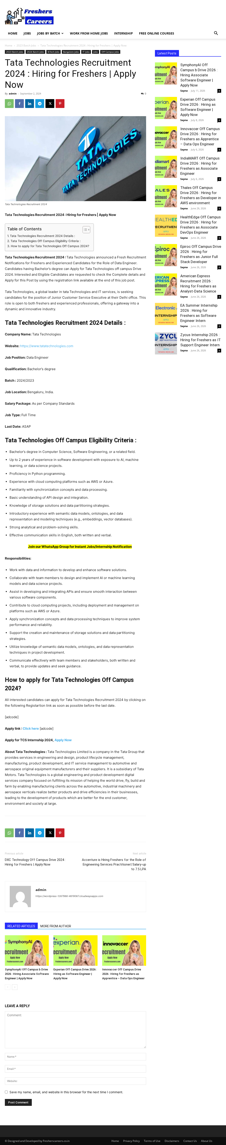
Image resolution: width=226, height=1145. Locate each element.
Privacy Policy (131, 1141)
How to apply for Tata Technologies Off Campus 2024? (50, 246)
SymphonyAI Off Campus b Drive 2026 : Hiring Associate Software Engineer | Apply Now (27, 974)
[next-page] (14, 987)
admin (13, 93)
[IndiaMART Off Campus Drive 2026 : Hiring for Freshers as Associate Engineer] (166, 167)
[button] (216, 34)
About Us (206, 1141)
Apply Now (63, 740)
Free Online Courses (156, 33)
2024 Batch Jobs (35, 51)
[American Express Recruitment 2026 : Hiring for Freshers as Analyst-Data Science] (166, 284)
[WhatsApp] (9, 103)
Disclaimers (172, 1141)
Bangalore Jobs (71, 51)
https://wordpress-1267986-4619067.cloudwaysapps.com (69, 896)
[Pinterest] (60, 103)
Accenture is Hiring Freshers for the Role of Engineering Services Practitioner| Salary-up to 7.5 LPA (114, 864)
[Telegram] (39, 103)
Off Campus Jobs (110, 51)
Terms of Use (152, 1141)
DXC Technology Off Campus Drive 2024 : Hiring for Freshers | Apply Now (35, 862)
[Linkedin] (29, 103)
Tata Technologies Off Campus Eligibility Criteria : (46, 241)
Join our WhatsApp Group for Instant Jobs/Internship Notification (80, 547)
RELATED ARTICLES (21, 926)
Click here (31, 728)
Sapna (184, 90)
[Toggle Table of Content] (84, 229)
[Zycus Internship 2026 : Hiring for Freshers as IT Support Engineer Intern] (166, 343)
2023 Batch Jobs (26, 45)
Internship (123, 33)
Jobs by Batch (48, 33)
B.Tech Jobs (53, 51)
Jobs (27, 33)
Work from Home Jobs (89, 33)
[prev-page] (7, 987)
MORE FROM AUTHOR (55, 926)
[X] (49, 103)
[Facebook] (19, 103)
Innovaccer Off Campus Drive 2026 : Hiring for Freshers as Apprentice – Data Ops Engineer (123, 974)
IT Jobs (86, 51)
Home (12, 33)
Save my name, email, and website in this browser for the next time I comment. (66, 1092)
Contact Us (190, 1141)
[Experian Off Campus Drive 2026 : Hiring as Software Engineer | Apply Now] (75, 950)
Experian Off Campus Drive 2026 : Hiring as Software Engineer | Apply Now (75, 974)
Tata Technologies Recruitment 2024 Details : (42, 236)
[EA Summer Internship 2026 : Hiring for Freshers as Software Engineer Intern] (166, 314)
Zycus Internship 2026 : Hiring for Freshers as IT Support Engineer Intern (200, 340)
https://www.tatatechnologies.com (46, 346)
